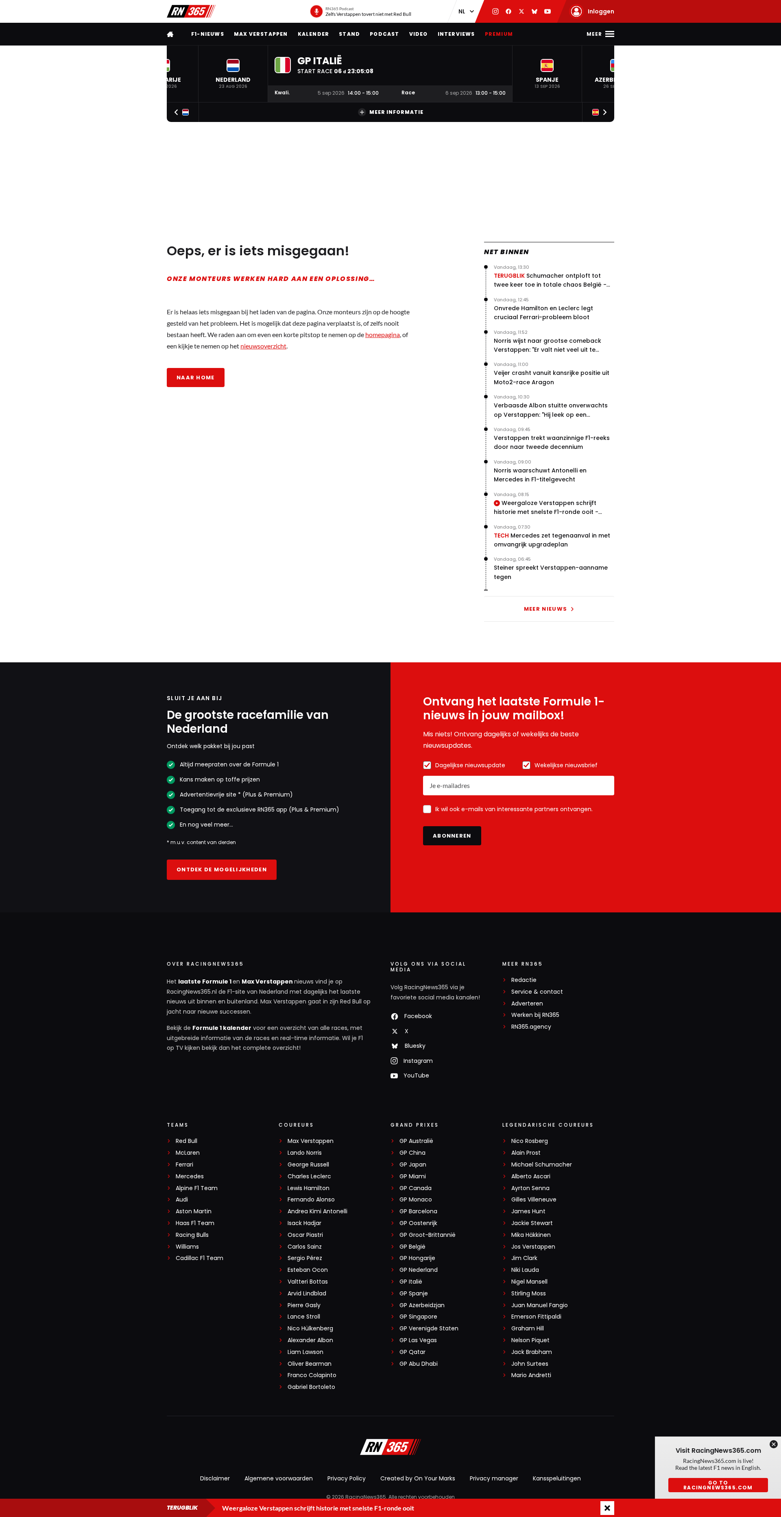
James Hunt (528, 1211)
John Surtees (529, 1363)
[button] (233, 74)
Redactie (524, 980)
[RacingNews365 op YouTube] (547, 11)
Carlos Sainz (305, 1246)
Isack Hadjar (304, 1223)
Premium (499, 33)
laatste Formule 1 (205, 981)
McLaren (188, 1152)
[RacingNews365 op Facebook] (508, 11)
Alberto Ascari (530, 1176)
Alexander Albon (310, 1340)
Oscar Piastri (305, 1235)
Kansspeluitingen (557, 1478)
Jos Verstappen (533, 1246)
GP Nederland (418, 1270)
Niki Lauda (525, 1270)
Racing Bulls (192, 1235)
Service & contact (537, 991)
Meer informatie (396, 112)
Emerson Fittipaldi (536, 1316)
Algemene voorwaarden (278, 1478)
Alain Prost (526, 1152)
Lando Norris (305, 1152)
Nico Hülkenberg (310, 1328)
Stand (349, 33)
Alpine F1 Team (197, 1188)
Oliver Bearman (310, 1363)
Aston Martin (194, 1211)
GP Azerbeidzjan (422, 1305)
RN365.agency (531, 1026)
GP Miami (412, 1176)
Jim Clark (524, 1258)
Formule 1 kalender (221, 1028)
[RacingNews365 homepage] (171, 34)
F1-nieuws (207, 33)
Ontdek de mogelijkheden (222, 869)
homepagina (382, 334)
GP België (412, 1246)
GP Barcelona (418, 1211)
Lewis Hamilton (308, 1188)
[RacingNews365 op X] (521, 11)
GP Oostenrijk (418, 1223)
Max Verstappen (261, 33)
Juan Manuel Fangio (539, 1305)
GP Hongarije (417, 1258)
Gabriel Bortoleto (311, 1387)
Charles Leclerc (309, 1176)
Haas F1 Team (195, 1223)
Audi (182, 1199)
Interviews (456, 33)
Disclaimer (215, 1478)
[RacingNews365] (191, 11)
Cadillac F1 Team (199, 1258)
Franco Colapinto (312, 1375)
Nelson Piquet (530, 1340)
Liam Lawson (305, 1352)
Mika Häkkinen (531, 1235)
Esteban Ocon (308, 1270)
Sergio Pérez (305, 1258)
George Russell (308, 1164)
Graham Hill (527, 1328)
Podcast (384, 33)
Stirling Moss (528, 1293)
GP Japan (412, 1164)
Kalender (313, 33)
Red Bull (186, 1141)
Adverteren (527, 1003)
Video (418, 33)
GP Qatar (412, 1352)
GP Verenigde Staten (428, 1328)
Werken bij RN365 (535, 1015)
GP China (412, 1152)
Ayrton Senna (530, 1188)
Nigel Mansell (529, 1281)
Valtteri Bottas (308, 1281)
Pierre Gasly (304, 1305)
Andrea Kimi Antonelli (317, 1211)
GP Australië (416, 1141)
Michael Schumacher (541, 1164)
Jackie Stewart (532, 1223)
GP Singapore (418, 1316)
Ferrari (184, 1164)
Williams (187, 1246)
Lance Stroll (304, 1316)
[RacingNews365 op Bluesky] (534, 11)
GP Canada (415, 1188)
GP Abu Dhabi (418, 1363)
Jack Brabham (531, 1352)
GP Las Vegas (418, 1340)
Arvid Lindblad (307, 1293)
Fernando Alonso (311, 1199)
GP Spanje (413, 1293)
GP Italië (410, 1281)
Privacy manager (494, 1478)
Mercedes (190, 1176)
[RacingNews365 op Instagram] (495, 11)
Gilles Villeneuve (533, 1199)
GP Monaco (415, 1199)
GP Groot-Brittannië (427, 1235)
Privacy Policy (346, 1478)
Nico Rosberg (529, 1141)
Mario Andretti (531, 1375)
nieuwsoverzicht (263, 346)
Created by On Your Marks (417, 1478)
